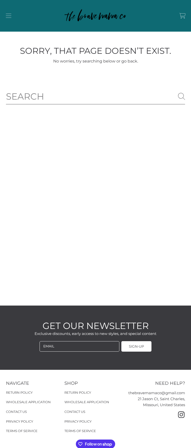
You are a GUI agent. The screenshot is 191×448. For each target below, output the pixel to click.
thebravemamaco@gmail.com (156, 392)
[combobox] (95, 96)
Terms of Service (22, 431)
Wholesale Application (28, 402)
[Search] (182, 96)
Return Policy (19, 392)
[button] (8, 15)
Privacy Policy (19, 421)
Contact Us (16, 412)
